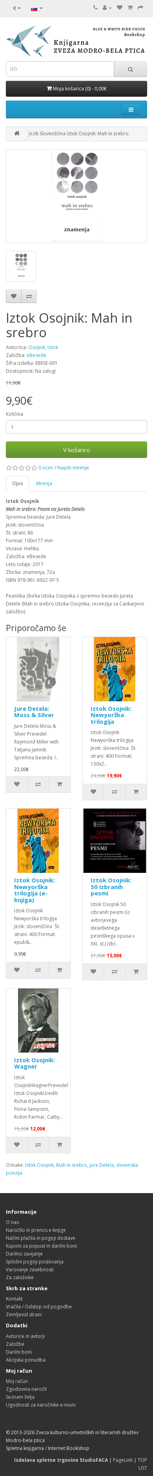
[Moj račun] (107, 7)
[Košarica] (130, 7)
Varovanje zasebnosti (30, 1269)
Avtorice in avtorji (25, 1336)
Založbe (15, 1344)
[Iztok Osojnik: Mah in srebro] (76, 196)
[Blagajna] (140, 7)
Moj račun (17, 1381)
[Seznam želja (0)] (119, 7)
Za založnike (20, 1277)
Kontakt (14, 1298)
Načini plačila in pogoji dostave (40, 1238)
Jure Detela (101, 1165)
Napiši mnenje (73, 467)
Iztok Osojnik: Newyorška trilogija (111, 714)
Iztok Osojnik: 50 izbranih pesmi (111, 886)
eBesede (36, 355)
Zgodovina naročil (26, 1389)
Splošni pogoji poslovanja (35, 1261)
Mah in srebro (71, 1165)
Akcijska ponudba (26, 1359)
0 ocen (45, 467)
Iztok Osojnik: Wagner (34, 1063)
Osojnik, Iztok (43, 347)
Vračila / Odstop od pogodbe (39, 1306)
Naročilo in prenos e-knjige (36, 1230)
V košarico (76, 450)
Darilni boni (19, 1352)
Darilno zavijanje (24, 1253)
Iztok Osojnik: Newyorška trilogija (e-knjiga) (34, 890)
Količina (14, 414)
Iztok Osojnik (39, 1165)
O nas (12, 1222)
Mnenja (44, 483)
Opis (17, 483)
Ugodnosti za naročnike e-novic (41, 1404)
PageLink (123, 1460)
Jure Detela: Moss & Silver (34, 711)
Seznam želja (20, 1397)
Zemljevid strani (24, 1314)
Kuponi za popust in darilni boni (41, 1245)
